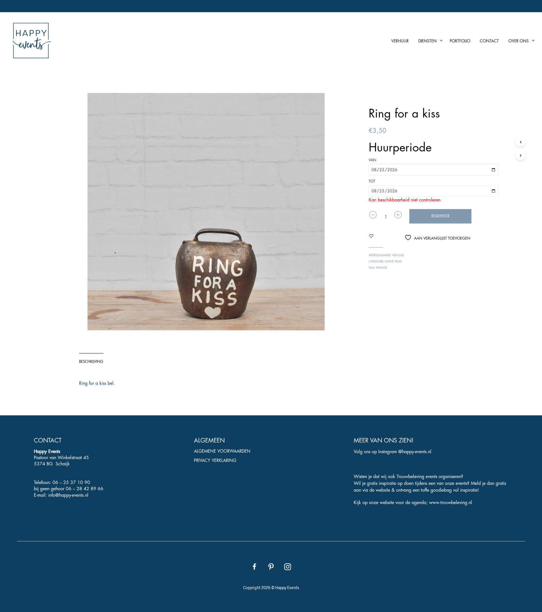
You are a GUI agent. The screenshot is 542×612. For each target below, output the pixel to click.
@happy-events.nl (414, 452)
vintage (381, 267)
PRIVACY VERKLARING (215, 461)
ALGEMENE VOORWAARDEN (222, 451)
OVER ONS (518, 41)
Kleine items (393, 261)
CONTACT (489, 41)
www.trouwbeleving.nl (450, 502)
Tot (372, 181)
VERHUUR (400, 41)
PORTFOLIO (460, 41)
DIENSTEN (427, 41)
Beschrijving (91, 361)
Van (372, 160)
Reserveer (440, 216)
